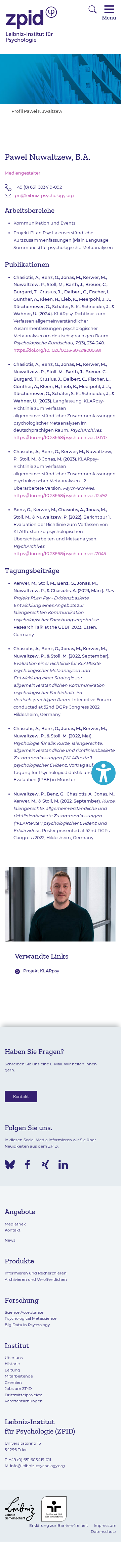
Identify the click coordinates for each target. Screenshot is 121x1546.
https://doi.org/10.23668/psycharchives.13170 (60, 437)
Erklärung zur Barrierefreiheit (58, 1525)
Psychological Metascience (30, 1318)
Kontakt (21, 1096)
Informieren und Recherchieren (36, 1273)
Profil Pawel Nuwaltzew (36, 111)
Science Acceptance (24, 1312)
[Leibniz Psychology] (31, 42)
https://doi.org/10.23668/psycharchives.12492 (60, 495)
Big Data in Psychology (27, 1324)
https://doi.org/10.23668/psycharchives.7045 (59, 553)
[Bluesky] (10, 1164)
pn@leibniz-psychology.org (44, 195)
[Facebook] (28, 1164)
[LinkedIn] (63, 1164)
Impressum (105, 1525)
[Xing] (45, 1164)
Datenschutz (103, 1531)
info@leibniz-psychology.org (37, 1465)
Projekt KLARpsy (41, 970)
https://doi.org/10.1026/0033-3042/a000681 (57, 350)
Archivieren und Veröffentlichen (36, 1279)
